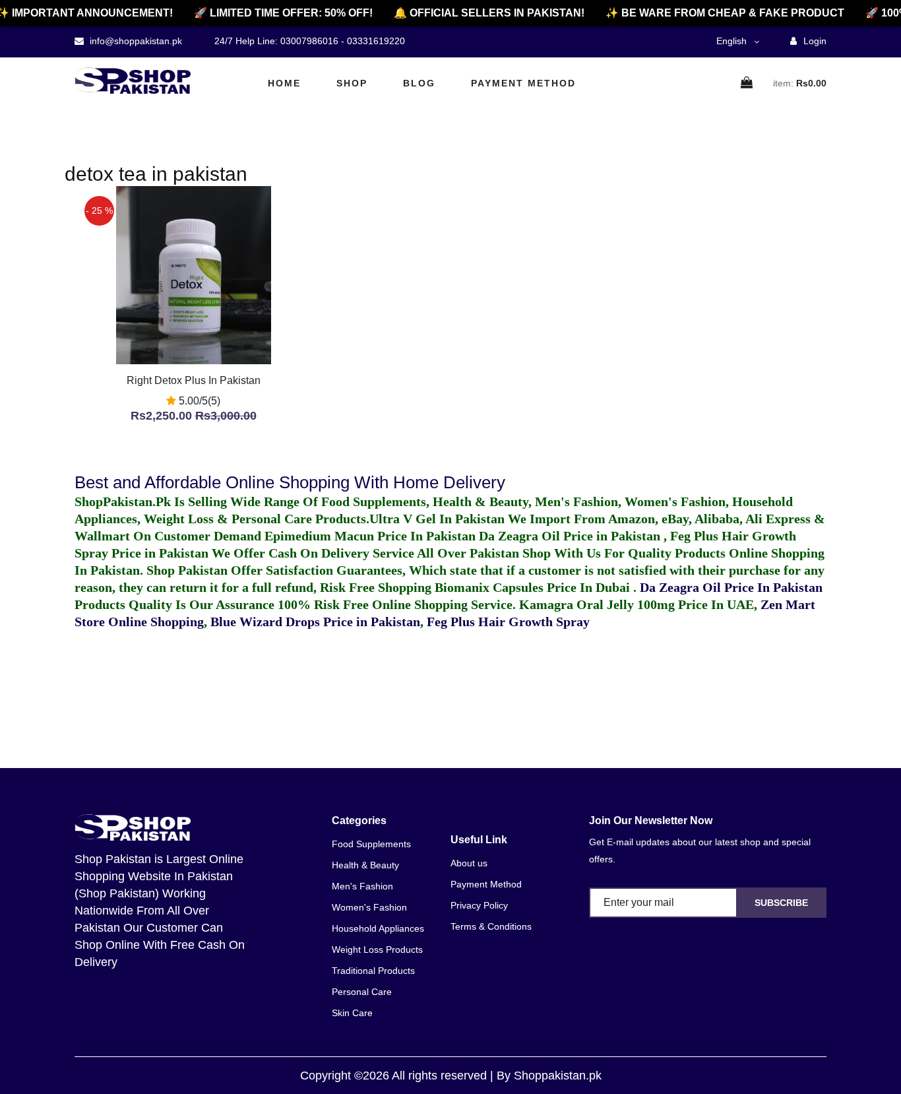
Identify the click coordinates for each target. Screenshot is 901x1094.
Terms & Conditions (491, 926)
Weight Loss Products (377, 949)
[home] (133, 80)
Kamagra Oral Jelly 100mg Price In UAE (636, 604)
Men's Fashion (362, 886)
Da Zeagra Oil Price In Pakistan (731, 587)
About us (468, 863)
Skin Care (352, 1013)
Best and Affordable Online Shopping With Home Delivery (290, 482)
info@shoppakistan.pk (134, 41)
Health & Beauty (365, 865)
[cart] (747, 83)
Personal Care (362, 991)
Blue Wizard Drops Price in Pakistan (315, 621)
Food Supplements (371, 844)
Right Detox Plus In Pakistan (194, 380)
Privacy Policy (479, 905)
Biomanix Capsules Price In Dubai (534, 587)
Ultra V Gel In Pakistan (437, 518)
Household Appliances (378, 928)
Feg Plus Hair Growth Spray (508, 621)
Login (813, 41)
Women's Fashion (369, 907)
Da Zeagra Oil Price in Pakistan (571, 536)
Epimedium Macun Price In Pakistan (370, 536)
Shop (351, 83)
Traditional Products (373, 970)
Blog (419, 83)
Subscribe (781, 902)
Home (284, 83)
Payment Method (523, 83)
